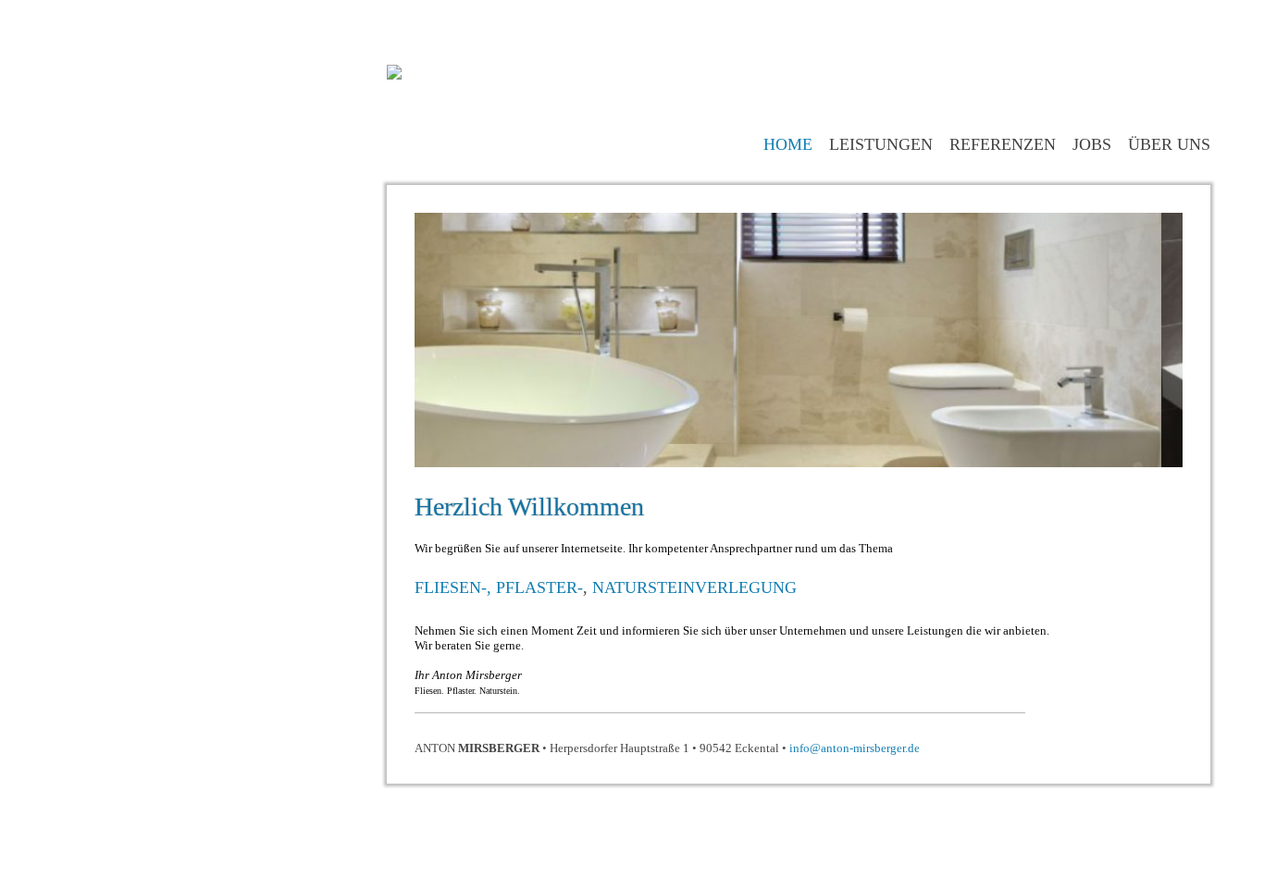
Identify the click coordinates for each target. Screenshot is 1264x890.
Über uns (1169, 144)
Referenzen (1002, 144)
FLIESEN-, (455, 587)
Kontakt (1080, 775)
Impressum (1080, 752)
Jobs (1091, 144)
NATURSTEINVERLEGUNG (694, 587)
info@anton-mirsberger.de (854, 748)
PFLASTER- (539, 587)
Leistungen (881, 144)
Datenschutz (1081, 797)
